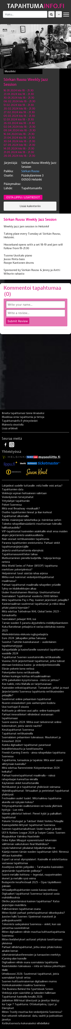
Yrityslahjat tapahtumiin (16, 501)
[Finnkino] (14, 471)
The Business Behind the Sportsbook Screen (27, 989)
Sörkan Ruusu (30, 171)
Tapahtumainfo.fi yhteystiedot (20, 420)
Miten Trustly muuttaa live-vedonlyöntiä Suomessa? (32, 1012)
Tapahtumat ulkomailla (15, 516)
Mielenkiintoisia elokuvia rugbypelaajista (25, 634)
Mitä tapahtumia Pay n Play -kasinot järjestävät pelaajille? (35, 600)
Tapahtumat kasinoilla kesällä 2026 (22, 996)
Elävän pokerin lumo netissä (18, 668)
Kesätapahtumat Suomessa (18, 729)
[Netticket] (32, 463)
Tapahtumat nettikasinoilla (17, 733)
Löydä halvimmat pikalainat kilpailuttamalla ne (28, 848)
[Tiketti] (22, 463)
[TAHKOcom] (32, 456)
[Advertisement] (35, 373)
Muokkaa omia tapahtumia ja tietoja (23, 417)
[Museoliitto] (49, 456)
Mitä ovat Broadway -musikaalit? (21, 508)
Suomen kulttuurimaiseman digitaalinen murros (29, 981)
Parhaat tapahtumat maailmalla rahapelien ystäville (31, 584)
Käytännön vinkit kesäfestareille (20, 783)
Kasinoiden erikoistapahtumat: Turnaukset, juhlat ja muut (35, 687)
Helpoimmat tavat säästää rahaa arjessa (25, 573)
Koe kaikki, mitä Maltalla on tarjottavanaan (27, 684)
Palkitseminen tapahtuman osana (21, 909)
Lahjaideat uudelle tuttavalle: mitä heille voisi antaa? (32, 485)
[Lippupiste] (11, 463)
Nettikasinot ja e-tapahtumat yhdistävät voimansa (31, 787)
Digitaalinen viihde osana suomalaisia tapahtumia (30, 962)
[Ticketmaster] (49, 463)
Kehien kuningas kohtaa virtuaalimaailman (26, 676)
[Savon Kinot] (37, 471)
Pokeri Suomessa (12, 504)
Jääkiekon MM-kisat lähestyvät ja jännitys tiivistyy (30, 1000)
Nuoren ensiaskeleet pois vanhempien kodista (28, 703)
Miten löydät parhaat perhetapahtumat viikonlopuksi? (33, 912)
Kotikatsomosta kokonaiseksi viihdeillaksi (25, 1023)
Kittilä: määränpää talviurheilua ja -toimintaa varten (31, 520)
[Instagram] (11, 444)
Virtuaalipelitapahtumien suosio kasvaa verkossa (29, 890)
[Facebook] (6, 444)
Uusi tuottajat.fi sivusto (15, 706)
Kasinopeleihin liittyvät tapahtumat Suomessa (28, 825)
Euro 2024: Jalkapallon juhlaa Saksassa (24, 638)
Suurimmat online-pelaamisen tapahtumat (26, 699)
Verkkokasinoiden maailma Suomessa (23, 985)
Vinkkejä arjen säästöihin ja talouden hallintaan (29, 992)
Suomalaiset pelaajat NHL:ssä (19, 619)
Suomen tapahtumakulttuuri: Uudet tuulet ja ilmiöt (32, 829)
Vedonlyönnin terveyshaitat (17, 497)
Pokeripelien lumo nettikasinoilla (21, 672)
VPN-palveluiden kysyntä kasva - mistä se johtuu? (31, 680)
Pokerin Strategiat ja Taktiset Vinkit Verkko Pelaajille (33, 821)
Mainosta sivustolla (12, 424)
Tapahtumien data (12, 489)
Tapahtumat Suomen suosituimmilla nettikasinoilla (31, 657)
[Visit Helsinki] (14, 456)
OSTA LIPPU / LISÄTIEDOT (23, 197)
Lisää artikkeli (9, 428)
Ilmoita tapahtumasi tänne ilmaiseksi (23, 413)
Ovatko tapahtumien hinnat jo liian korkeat (27, 512)
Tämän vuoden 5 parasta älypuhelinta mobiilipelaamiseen (35, 623)
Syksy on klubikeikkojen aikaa (19, 588)
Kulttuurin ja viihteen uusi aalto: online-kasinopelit (31, 710)
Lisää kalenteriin (30, 206)
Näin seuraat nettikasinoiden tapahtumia (25, 539)
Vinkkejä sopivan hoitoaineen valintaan (24, 493)
